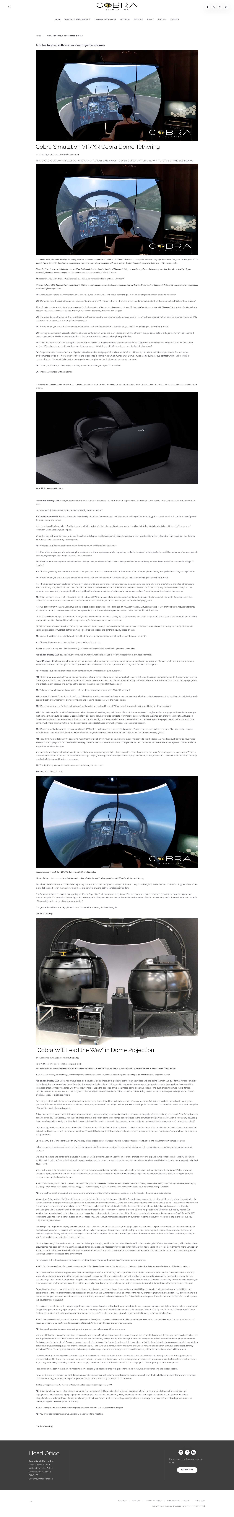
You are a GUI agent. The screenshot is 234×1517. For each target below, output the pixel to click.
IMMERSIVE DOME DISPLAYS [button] (78, 19)
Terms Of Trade (154, 1501)
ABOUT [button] (150, 19)
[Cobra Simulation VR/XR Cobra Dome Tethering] (117, 95)
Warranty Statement (178, 1501)
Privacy (136, 1501)
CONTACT (162, 19)
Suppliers (200, 1501)
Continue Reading (44, 913)
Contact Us (187, 1470)
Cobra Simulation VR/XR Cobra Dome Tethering (98, 146)
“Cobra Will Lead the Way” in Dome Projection (95, 1050)
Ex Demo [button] (174, 19)
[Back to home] (117, 7)
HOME (58, 19)
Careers (122, 1501)
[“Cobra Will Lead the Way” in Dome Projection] (117, 981)
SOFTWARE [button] (125, 19)
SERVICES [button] (138, 19)
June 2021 (74, 154)
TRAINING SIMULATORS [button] (105, 19)
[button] (9, 7)
